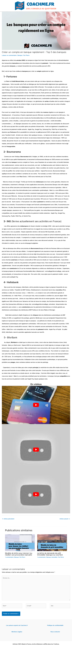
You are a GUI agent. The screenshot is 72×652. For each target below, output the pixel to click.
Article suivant (65, 519)
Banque (20, 55)
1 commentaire (9, 557)
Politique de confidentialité (55, 625)
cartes (47, 101)
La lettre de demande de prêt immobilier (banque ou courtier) (50, 554)
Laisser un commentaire (9, 55)
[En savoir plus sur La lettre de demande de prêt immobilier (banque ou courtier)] (52, 542)
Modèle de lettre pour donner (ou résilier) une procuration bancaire (18, 554)
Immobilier (54, 557)
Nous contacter (55, 631)
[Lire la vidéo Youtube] (36, 405)
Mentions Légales (17, 631)
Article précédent (8, 519)
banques (25, 71)
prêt (39, 132)
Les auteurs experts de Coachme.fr (17, 625)
